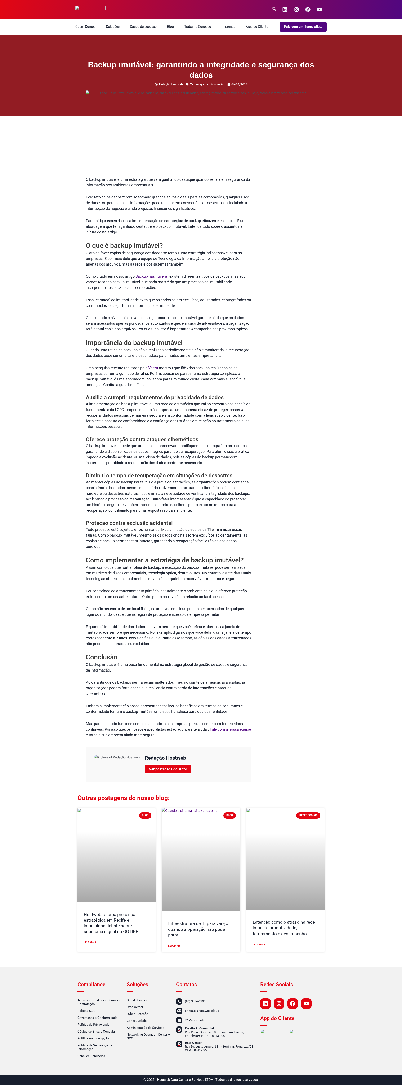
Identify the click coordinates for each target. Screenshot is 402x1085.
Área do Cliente (257, 27)
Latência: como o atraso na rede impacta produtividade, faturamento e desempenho (284, 928)
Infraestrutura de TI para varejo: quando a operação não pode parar (198, 929)
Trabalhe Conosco (197, 27)
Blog (170, 27)
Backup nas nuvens (151, 276)
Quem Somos (85, 27)
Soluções (113, 27)
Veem (153, 368)
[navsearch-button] (274, 9)
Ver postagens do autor (168, 769)
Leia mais (90, 942)
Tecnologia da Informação (207, 84)
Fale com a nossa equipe (230, 729)
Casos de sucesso (143, 27)
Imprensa (228, 27)
